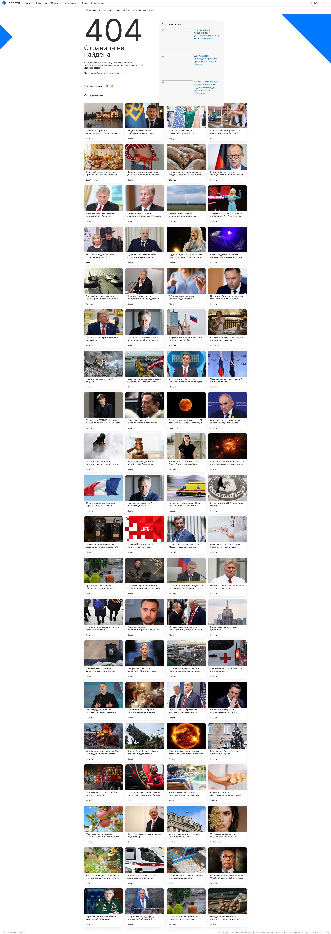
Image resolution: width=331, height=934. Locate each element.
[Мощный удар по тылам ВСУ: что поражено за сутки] (103, 783)
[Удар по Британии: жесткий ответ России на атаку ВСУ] (186, 328)
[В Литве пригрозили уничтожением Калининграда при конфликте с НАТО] (103, 122)
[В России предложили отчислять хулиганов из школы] (103, 618)
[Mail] (4, 3)
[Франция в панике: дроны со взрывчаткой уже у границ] (103, 494)
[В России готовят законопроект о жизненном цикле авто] (186, 866)
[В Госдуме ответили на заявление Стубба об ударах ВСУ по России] (227, 866)
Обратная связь (311, 932)
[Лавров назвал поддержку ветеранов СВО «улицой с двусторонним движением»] (144, 907)
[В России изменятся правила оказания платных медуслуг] (227, 535)
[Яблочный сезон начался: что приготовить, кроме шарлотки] (103, 163)
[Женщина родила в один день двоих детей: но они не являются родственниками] (144, 163)
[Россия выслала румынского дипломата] (227, 618)
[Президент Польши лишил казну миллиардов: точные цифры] (227, 287)
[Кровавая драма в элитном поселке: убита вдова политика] (227, 246)
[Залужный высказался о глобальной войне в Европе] (144, 122)
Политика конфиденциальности (268, 932)
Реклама (22, 932)
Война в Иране (114, 10)
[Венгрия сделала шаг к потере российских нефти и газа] (186, 825)
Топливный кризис (144, 10)
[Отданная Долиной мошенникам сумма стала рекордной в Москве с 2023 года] (186, 246)
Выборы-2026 (94, 10)
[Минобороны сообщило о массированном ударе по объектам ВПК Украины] (186, 204)
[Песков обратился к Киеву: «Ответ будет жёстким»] (144, 535)
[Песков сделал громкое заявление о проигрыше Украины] (144, 204)
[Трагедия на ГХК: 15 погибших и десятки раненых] (227, 659)
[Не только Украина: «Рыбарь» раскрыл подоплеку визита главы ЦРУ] (144, 577)
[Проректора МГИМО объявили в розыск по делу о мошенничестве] (103, 411)
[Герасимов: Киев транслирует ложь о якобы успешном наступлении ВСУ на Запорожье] (103, 907)
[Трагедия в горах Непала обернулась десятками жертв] (103, 577)
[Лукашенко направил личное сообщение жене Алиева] (144, 246)
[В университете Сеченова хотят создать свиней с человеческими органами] (186, 163)
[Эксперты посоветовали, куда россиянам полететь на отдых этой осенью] (186, 783)
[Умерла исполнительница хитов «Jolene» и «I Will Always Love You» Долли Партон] (227, 204)
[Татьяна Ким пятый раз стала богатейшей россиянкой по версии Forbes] (186, 452)
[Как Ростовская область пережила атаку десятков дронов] (103, 452)
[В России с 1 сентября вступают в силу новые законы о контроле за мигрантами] (186, 577)
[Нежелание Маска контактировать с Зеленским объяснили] (144, 411)
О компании (12, 932)
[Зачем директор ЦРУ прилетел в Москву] (227, 494)
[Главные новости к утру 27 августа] (103, 370)
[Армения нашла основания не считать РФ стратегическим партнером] (227, 411)
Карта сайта (324, 932)
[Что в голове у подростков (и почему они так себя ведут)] (227, 122)
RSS (218, 932)
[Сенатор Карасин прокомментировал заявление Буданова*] (144, 618)
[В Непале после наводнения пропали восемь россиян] (186, 907)
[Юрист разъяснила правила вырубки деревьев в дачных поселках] (144, 701)
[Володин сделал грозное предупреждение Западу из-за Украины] (144, 287)
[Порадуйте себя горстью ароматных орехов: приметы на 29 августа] (227, 907)
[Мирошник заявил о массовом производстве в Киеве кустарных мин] (144, 328)
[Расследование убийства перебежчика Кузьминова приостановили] (144, 452)
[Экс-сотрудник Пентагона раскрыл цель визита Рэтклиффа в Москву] (186, 370)
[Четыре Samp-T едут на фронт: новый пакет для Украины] (144, 742)
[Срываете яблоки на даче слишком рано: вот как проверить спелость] (103, 825)
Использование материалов (292, 932)
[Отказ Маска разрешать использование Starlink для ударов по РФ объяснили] (227, 701)
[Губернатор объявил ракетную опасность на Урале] (227, 742)
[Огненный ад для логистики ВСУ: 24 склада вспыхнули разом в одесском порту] (103, 742)
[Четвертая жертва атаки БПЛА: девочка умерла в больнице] (186, 494)
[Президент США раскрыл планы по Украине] (103, 328)
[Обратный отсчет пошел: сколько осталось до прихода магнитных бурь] (227, 452)
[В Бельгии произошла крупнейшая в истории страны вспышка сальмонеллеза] (227, 783)
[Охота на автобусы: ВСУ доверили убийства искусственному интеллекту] (144, 494)
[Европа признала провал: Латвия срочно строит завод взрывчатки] (144, 370)
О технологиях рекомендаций (243, 932)
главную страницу (112, 73)
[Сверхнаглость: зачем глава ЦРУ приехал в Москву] (227, 370)
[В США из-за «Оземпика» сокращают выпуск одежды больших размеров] (186, 122)
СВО (128, 10)
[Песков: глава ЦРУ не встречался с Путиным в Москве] (227, 577)
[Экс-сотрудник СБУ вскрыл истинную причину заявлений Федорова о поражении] (103, 701)
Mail (4, 932)
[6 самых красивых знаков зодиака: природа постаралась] (227, 328)
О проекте (226, 932)
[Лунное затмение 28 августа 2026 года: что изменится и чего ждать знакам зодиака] (186, 411)
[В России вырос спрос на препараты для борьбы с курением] (186, 287)
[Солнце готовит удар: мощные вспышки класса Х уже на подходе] (186, 742)
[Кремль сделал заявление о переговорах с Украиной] (103, 204)
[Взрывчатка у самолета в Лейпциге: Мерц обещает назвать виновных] (227, 163)
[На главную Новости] (13, 3)
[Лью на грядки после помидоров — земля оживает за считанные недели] (103, 866)
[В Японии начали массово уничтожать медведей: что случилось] (103, 659)
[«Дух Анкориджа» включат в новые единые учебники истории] (186, 618)
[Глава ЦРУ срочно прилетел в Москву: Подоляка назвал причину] (186, 535)
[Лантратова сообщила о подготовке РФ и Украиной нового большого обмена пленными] (144, 659)
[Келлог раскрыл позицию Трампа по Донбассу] (144, 825)
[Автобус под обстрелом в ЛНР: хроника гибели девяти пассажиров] (144, 866)
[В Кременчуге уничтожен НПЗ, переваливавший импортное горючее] (186, 659)
